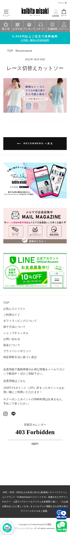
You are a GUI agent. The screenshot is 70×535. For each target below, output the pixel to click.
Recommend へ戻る (37, 143)
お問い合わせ (11, 339)
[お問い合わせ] (61, 514)
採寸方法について (14, 326)
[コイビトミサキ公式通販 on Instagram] (5, 413)
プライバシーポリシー (17, 351)
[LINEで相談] (61, 526)
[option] (35, 38)
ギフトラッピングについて (20, 320)
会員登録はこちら (14, 380)
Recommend (24, 50)
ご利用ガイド (11, 314)
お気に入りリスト (14, 308)
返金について (11, 345)
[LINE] (13, 413)
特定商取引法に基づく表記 (20, 357)
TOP (10, 50)
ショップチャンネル (15, 333)
